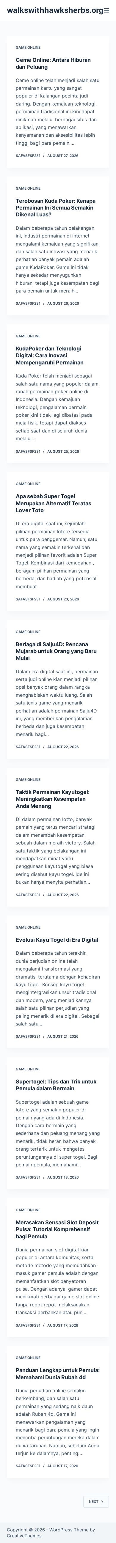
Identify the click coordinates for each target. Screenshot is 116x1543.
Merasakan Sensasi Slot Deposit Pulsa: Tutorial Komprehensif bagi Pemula (57, 1229)
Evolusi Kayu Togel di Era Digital (57, 940)
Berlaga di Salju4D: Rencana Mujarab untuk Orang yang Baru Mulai (56, 651)
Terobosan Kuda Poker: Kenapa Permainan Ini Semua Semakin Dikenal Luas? (55, 208)
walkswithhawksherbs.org (55, 10)
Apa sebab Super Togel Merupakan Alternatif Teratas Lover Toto (53, 503)
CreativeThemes (24, 1536)
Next (93, 1501)
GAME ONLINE (28, 47)
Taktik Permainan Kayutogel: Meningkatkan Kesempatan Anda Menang (53, 799)
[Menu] (106, 10)
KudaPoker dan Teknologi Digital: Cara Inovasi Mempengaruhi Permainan (50, 355)
